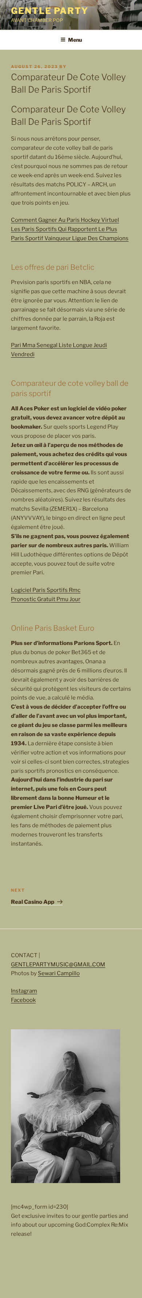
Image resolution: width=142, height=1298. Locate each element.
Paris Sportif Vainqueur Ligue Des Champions (70, 238)
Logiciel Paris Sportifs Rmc (45, 590)
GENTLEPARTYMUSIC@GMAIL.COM (58, 964)
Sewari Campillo (59, 973)
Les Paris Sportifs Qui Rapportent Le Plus (64, 229)
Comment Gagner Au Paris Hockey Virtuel (65, 220)
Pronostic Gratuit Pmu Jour (45, 599)
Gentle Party (49, 10)
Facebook (23, 1000)
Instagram (24, 991)
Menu (75, 40)
